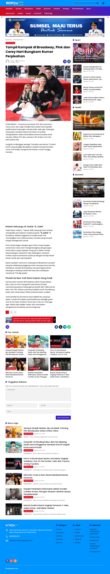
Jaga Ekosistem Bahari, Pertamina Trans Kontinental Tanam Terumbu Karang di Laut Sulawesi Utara (92, 213)
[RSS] (15, 561)
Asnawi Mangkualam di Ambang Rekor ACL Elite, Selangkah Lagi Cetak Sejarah (92, 68)
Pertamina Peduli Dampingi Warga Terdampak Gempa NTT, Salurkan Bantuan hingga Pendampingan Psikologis (93, 202)
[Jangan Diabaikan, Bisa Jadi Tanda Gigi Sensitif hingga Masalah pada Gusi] (77, 146)
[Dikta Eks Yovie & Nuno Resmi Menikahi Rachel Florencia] (16, 364)
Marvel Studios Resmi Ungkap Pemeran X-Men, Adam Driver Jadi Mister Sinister (60, 375)
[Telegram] (65, 327)
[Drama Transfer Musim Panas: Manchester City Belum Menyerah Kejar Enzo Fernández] (77, 79)
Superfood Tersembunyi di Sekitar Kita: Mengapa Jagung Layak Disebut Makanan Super (93, 135)
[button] (97, 3)
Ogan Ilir (78, 539)
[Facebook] (56, 327)
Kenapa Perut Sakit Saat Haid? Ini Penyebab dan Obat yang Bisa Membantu (93, 166)
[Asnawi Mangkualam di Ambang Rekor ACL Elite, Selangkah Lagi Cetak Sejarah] (77, 69)
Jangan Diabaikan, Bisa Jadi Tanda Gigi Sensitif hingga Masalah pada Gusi (92, 145)
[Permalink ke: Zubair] (8, 61)
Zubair (12, 60)
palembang (79, 536)
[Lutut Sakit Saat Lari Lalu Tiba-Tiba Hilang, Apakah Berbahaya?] (77, 156)
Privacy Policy (95, 537)
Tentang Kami (95, 551)
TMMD (77, 533)
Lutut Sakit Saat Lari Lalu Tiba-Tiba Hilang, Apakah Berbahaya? (93, 156)
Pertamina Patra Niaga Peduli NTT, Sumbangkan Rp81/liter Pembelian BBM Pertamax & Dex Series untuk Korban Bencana (93, 223)
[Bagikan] (69, 61)
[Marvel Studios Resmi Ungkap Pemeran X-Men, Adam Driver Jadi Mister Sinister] (60, 364)
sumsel (78, 529)
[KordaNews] (15, 3)
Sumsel (59, 529)
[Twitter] (60, 327)
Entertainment (10, 43)
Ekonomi (59, 542)
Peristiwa (59, 539)
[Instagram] (11, 561)
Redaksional (94, 540)
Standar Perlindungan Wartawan (94, 546)
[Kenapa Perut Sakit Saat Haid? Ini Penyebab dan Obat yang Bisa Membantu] (77, 167)
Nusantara (60, 533)
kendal (77, 542)
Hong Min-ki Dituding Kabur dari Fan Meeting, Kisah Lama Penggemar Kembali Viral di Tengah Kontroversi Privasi (37, 352)
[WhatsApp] (69, 327)
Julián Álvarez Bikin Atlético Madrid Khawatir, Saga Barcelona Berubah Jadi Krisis (93, 99)
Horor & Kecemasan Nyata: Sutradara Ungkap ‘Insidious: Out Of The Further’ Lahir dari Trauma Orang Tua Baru (60, 352)
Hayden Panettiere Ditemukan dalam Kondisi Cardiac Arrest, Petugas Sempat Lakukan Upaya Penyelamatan (38, 375)
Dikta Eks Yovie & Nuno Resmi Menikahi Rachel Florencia (14, 375)
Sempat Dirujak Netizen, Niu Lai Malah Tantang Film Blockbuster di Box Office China (15, 352)
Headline (59, 536)
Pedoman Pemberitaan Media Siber (94, 531)
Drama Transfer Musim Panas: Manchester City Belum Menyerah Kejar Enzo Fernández (92, 78)
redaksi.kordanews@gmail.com (20, 540)
